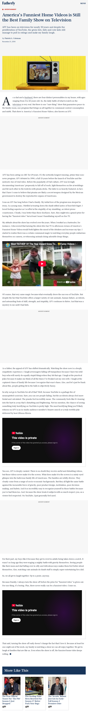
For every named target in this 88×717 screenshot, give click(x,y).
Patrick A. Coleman (13, 38)
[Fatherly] (8, 3)
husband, (29, 97)
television (17, 104)
